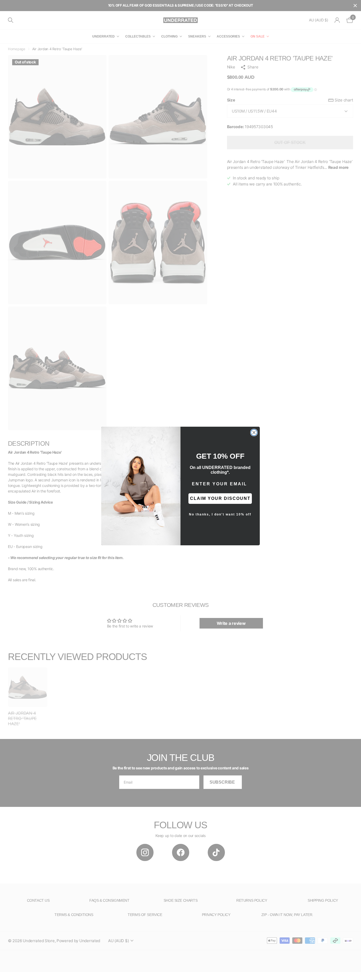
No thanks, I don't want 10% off (220, 514)
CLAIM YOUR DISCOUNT (220, 498)
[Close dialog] (254, 432)
